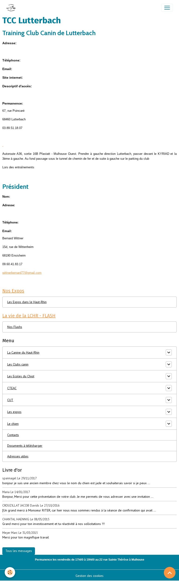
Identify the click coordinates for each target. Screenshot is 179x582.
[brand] (12, 8)
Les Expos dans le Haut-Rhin (27, 302)
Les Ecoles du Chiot (20, 376)
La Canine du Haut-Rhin (23, 352)
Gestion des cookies (89, 576)
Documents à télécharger (24, 445)
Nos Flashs (14, 327)
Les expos (14, 412)
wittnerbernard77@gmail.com (21, 272)
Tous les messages (18, 551)
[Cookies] (10, 572)
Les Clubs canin (17, 364)
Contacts (13, 435)
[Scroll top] (170, 573)
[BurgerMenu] (167, 8)
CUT (10, 400)
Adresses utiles (17, 456)
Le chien (13, 424)
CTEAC (12, 388)
